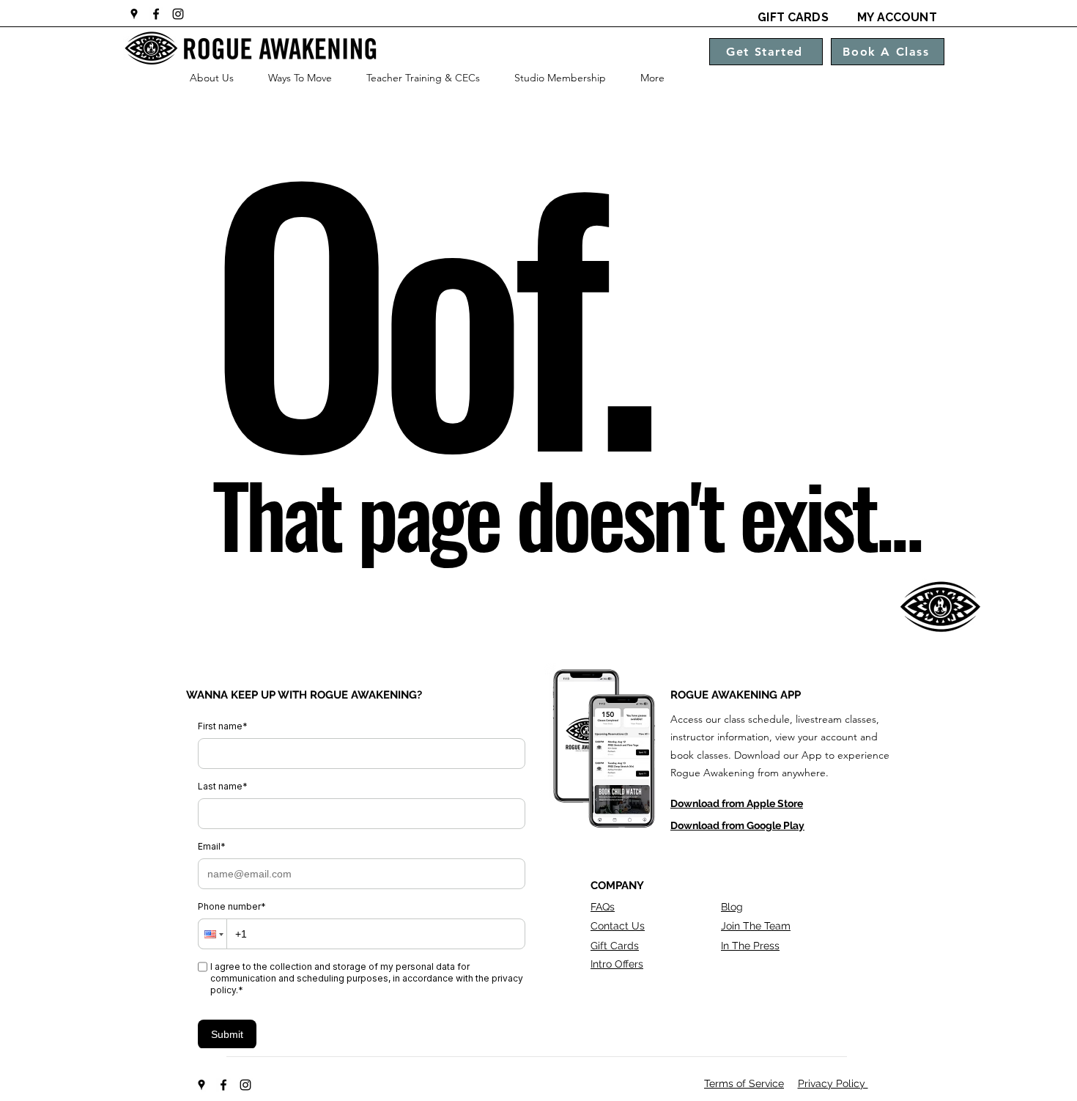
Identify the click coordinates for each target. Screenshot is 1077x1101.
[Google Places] (134, 14)
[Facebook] (156, 14)
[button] (211, 77)
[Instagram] (178, 14)
